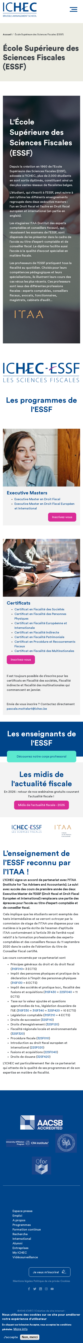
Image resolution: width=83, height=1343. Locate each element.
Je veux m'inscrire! (46, 1272)
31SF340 (38, 1010)
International (22, 1238)
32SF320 (18, 1033)
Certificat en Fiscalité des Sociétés (39, 609)
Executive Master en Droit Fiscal (37, 499)
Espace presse (22, 1211)
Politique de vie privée (47, 1281)
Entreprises (20, 1248)
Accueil (7, 34)
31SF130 (17, 982)
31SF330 (23, 1010)
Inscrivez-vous (62, 517)
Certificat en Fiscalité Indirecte (36, 632)
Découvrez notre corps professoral (41, 756)
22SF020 (37, 1047)
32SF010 (43, 1038)
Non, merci (30, 1337)
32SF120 (52, 1024)
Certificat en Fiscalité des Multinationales (44, 651)
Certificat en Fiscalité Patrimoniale (39, 637)
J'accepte (11, 1337)
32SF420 (53, 1010)
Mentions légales (23, 1281)
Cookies (65, 1281)
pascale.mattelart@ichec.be (27, 708)
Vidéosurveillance (25, 1257)
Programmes (22, 1224)
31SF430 (50, 992)
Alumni (17, 1243)
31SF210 (49, 1015)
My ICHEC (20, 1252)
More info (21, 1329)
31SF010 (17, 969)
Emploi (17, 1215)
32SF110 (47, 1019)
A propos (19, 1220)
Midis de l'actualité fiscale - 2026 (41, 805)
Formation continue (27, 1229)
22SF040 (65, 992)
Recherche (20, 1234)
